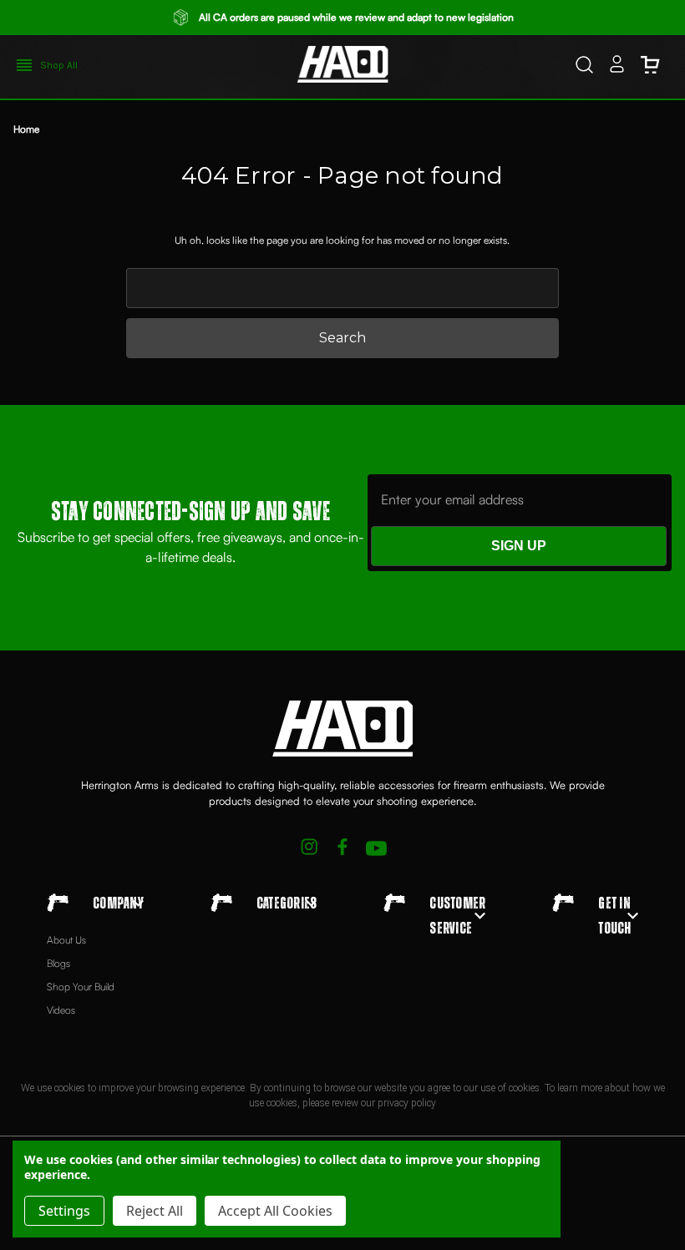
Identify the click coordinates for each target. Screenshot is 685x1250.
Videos (61, 1010)
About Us (66, 940)
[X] (309, 848)
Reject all (154, 1211)
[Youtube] (376, 848)
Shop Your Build (80, 986)
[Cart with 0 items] (650, 67)
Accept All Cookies (275, 1211)
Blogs (58, 963)
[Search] (584, 67)
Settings (64, 1211)
